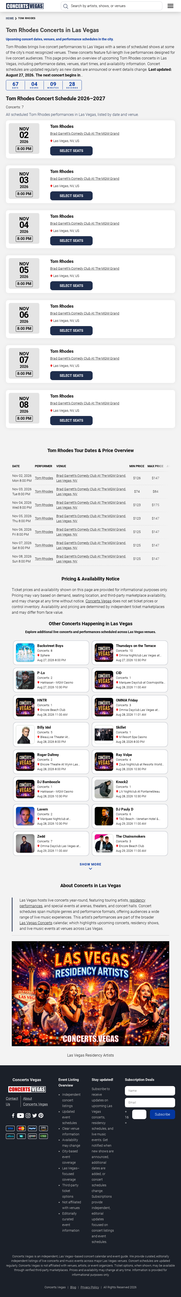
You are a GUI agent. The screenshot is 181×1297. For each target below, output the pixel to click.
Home (10, 18)
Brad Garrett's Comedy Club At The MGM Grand (84, 133)
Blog (73, 1287)
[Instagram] (28, 1116)
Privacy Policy (90, 1287)
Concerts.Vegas (98, 601)
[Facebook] (13, 1116)
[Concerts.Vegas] (27, 1090)
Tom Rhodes (44, 478)
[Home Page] (25, 6)
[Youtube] (20, 1116)
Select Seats (71, 151)
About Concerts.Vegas (35, 1101)
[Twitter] (34, 1116)
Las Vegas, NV (66, 481)
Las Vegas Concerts (36, 923)
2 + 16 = (127, 1114)
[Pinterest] (40, 1116)
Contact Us (12, 1101)
